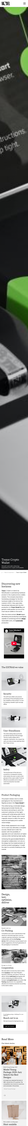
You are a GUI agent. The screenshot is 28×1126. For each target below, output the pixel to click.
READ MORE (7, 1096)
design (23, 618)
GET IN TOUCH (9, 1026)
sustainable (19, 620)
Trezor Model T (19, 803)
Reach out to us (10, 1018)
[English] (1, 572)
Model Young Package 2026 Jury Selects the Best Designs (12, 1073)
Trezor (4, 590)
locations (7, 972)
